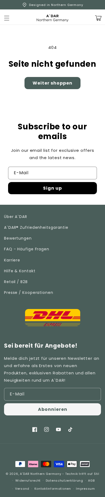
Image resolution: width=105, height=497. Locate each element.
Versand (22, 488)
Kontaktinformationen (52, 488)
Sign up (52, 188)
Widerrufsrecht (28, 480)
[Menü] (7, 18)
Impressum (85, 488)
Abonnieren (52, 409)
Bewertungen (18, 238)
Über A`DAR (15, 216)
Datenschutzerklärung (64, 480)
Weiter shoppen (52, 83)
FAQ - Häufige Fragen (26, 249)
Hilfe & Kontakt (20, 271)
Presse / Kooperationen (28, 292)
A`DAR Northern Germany (40, 474)
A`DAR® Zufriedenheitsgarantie (36, 227)
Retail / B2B (16, 281)
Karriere (12, 260)
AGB (91, 480)
